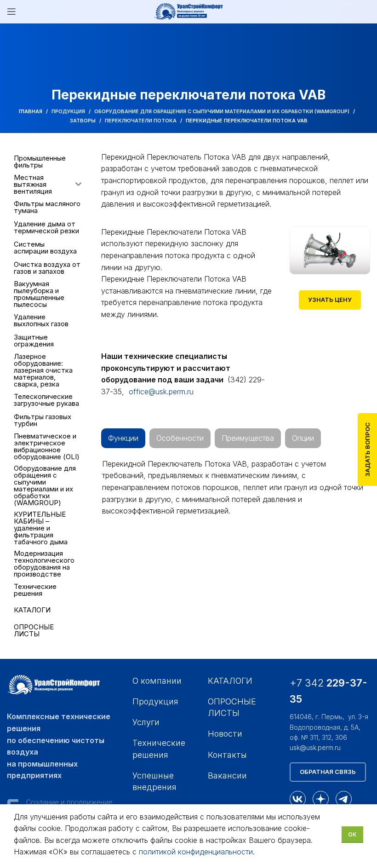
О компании (157, 681)
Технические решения (158, 748)
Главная (30, 111)
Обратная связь (328, 771)
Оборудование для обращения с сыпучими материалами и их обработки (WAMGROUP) (221, 111)
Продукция (68, 111)
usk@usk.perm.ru (315, 747)
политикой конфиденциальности (196, 851)
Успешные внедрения (154, 781)
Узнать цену (330, 299)
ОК (352, 834)
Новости (225, 733)
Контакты (227, 755)
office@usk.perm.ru (161, 391)
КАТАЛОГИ (230, 681)
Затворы (83, 120)
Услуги (146, 722)
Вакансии (227, 775)
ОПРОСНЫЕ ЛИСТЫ (232, 707)
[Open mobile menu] (11, 11)
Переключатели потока (141, 120)
